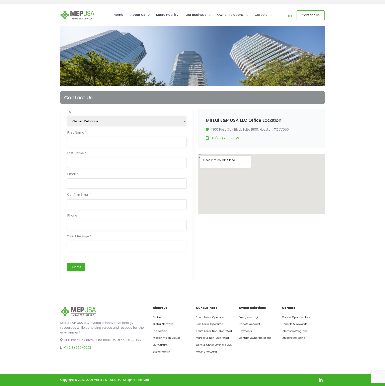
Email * (72, 174)
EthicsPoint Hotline (293, 338)
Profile (157, 317)
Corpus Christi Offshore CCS (214, 345)
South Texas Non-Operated (214, 331)
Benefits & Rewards (294, 324)
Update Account (249, 324)
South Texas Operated (210, 317)
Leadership (160, 331)
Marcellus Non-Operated (212, 338)
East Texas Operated (209, 324)
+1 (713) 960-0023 (225, 138)
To (69, 112)
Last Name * (76, 153)
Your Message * (79, 237)
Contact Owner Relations (255, 338)
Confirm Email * (79, 195)
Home (118, 14)
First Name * (77, 133)
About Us (137, 14)
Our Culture (160, 345)
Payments (245, 331)
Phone (72, 216)
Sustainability (167, 14)
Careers (260, 14)
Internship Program (294, 331)
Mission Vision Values (166, 338)
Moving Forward (206, 352)
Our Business (195, 14)
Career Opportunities (296, 317)
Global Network (163, 324)
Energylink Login (249, 317)
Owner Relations (230, 14)
